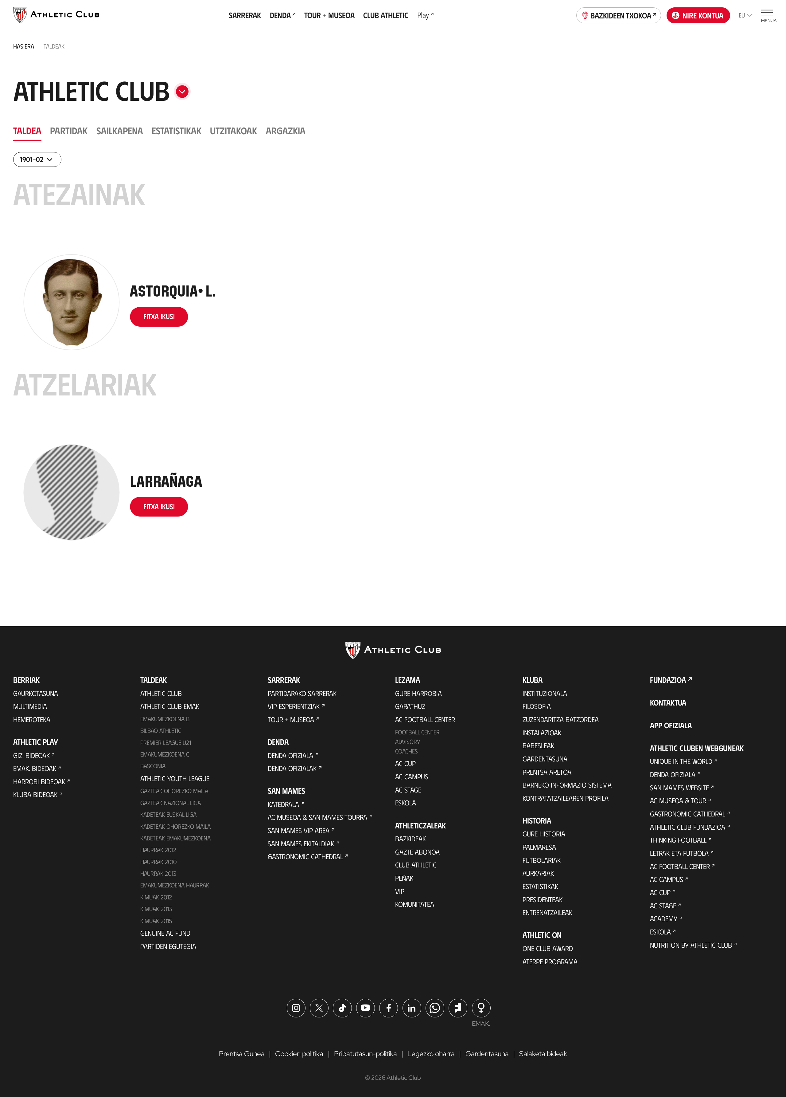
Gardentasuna (545, 758)
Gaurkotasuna (35, 693)
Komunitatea (414, 904)
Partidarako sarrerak (302, 693)
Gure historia (544, 833)
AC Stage (408, 789)
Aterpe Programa (550, 961)
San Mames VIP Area (298, 830)
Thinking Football (678, 840)
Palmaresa (539, 847)
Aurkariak (538, 873)
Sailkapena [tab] (119, 130)
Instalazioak (542, 732)
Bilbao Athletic (160, 730)
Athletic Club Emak (169, 706)
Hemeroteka (31, 719)
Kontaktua (668, 702)
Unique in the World (681, 761)
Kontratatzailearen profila (566, 798)
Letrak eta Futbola (679, 853)
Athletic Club (161, 693)
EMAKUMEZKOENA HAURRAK (174, 885)
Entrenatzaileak (547, 912)
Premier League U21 (165, 742)
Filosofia (537, 706)
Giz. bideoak (31, 755)
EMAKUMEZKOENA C (164, 754)
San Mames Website (679, 787)
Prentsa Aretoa (547, 772)
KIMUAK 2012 (156, 897)
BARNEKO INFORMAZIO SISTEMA (567, 784)
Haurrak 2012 (158, 849)
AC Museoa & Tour (678, 800)
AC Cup (405, 763)
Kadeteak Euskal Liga (168, 814)
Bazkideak (410, 838)
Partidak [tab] (69, 130)
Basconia (152, 765)
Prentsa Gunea (242, 1053)
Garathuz (410, 706)
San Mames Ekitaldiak (301, 843)
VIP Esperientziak (294, 706)
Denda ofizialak (292, 768)
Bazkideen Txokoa (620, 15)
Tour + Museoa (291, 719)
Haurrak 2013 (158, 873)
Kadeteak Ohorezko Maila (175, 826)
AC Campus (411, 776)
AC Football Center (425, 719)
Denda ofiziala (290, 755)
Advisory (407, 741)
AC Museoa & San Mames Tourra (317, 817)
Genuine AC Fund (165, 933)
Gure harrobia (418, 693)
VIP (399, 891)
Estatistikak (540, 886)
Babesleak (538, 745)
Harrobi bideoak (39, 781)
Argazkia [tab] (285, 130)
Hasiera (23, 46)
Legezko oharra (431, 1053)
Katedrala (283, 804)
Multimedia (30, 706)
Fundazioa (668, 679)
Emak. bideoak (34, 768)
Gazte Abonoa (417, 851)
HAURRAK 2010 (158, 861)
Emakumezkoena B (164, 718)
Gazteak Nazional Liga (170, 802)
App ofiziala (671, 725)
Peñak (404, 878)
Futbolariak (542, 860)
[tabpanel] (393, 370)
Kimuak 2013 (156, 908)
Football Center (417, 732)
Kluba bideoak (35, 794)
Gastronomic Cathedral (305, 856)
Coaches (406, 751)
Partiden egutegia (168, 946)
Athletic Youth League (174, 778)
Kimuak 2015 (156, 920)
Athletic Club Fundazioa (687, 827)
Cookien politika (299, 1053)
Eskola (405, 802)
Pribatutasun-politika (365, 1053)
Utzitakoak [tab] (233, 130)
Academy (663, 918)
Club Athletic (416, 864)
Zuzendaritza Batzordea (561, 719)
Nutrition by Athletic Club (691, 945)
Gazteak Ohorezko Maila (174, 790)
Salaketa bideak (543, 1053)
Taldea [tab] (27, 130)
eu (742, 15)
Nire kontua (703, 15)
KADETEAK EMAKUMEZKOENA (175, 838)
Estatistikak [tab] (176, 130)
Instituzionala (545, 693)
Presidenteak (542, 899)
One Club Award (548, 948)
